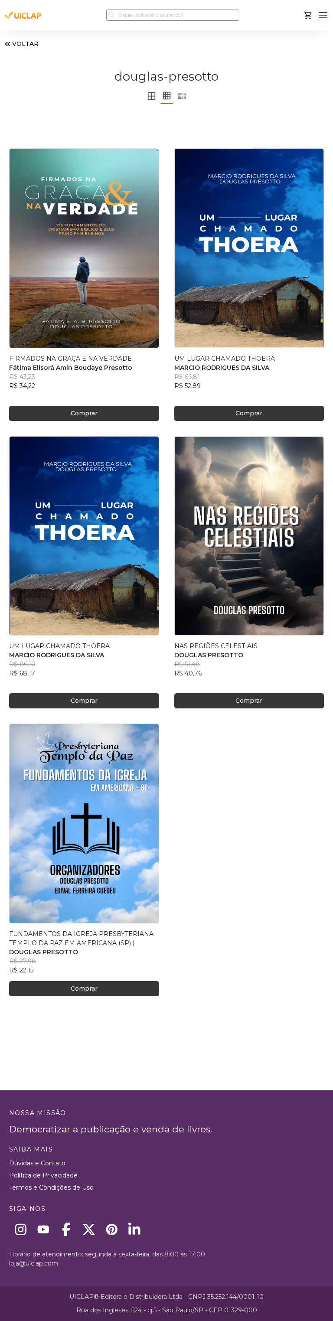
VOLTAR (25, 44)
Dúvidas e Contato (37, 1163)
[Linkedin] (134, 1229)
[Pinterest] (111, 1229)
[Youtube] (43, 1229)
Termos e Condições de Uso (51, 1187)
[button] (323, 15)
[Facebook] (66, 1229)
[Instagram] (20, 1229)
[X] (89, 1229)
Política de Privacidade (43, 1175)
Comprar (84, 413)
